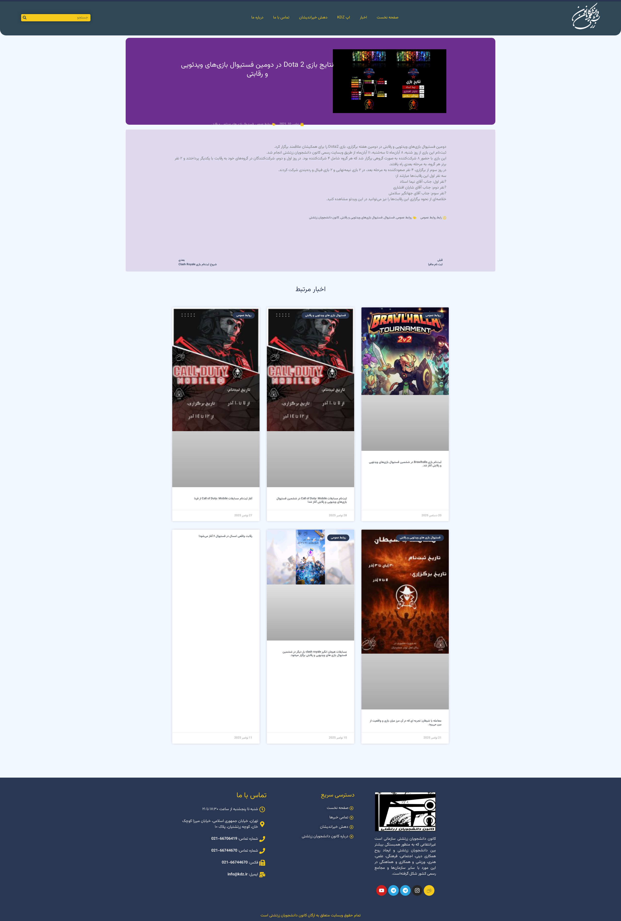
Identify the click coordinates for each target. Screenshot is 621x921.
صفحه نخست (387, 18)
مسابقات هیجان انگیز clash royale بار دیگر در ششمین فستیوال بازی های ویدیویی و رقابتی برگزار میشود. (315, 654)
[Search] (24, 17)
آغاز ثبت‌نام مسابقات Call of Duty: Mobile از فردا (223, 498)
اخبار (363, 18)
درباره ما (257, 18)
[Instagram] (417, 890)
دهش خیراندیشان (313, 18)
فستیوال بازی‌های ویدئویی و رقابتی (362, 217)
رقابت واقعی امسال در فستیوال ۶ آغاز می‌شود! (225, 536)
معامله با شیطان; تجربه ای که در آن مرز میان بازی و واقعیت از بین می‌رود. (405, 722)
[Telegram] (405, 890)
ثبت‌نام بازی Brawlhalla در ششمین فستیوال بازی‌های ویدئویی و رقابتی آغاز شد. (405, 464)
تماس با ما (281, 18)
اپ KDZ (343, 18)
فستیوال (389, 217)
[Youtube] (381, 890)
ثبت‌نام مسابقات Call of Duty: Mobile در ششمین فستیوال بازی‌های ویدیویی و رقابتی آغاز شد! (312, 500)
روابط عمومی (263, 124)
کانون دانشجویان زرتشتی (324, 217)
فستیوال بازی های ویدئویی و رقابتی (232, 124)
